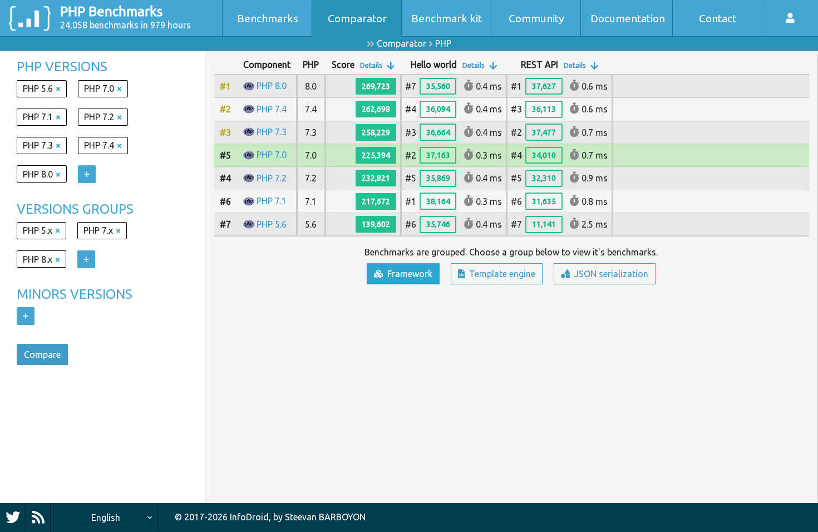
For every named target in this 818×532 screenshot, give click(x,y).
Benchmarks (267, 18)
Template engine (501, 274)
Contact (717, 18)
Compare (42, 354)
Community (536, 18)
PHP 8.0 (272, 86)
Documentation (627, 18)
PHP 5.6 (272, 224)
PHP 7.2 (272, 178)
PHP (443, 43)
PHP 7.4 (272, 109)
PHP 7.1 (272, 201)
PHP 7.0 (272, 155)
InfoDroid (249, 517)
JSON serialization (610, 274)
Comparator (357, 18)
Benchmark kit (446, 18)
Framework (408, 274)
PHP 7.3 (272, 132)
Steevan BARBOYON (325, 517)
